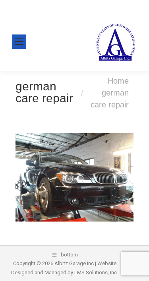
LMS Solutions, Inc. (96, 272)
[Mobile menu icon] (19, 41)
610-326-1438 (35, 6)
